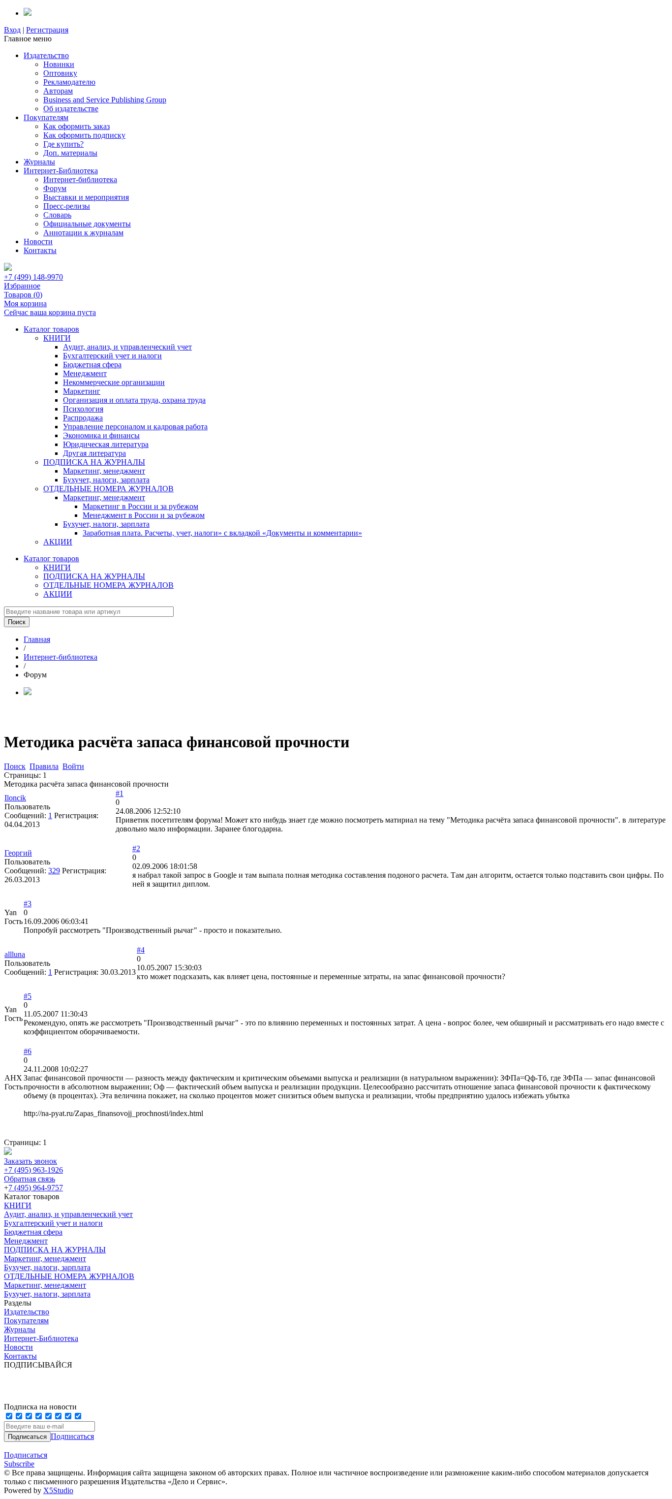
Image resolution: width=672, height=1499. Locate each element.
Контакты (40, 250)
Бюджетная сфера (92, 364)
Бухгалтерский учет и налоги (112, 355)
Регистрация (47, 30)
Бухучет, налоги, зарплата (106, 480)
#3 (27, 903)
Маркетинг (81, 391)
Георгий (18, 853)
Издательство (46, 55)
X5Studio (58, 1490)
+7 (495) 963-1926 (33, 1170)
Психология (83, 409)
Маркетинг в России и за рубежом (140, 506)
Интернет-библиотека (80, 179)
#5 (27, 996)
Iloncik (15, 798)
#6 (27, 1051)
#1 (119, 793)
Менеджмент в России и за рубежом (144, 515)
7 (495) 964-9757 (35, 1187)
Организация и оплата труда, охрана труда (134, 400)
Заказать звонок (30, 1161)
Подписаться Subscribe (25, 1459)
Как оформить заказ (76, 126)
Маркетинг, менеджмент (104, 471)
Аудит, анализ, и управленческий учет (127, 347)
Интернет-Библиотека (61, 170)
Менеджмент (85, 373)
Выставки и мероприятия (86, 197)
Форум (54, 188)
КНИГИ (57, 338)
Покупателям (46, 117)
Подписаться (72, 1436)
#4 (141, 950)
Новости (38, 241)
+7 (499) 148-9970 (33, 277)
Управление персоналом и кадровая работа (135, 426)
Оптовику (60, 73)
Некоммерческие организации (114, 382)
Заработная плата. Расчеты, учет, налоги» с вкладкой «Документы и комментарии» (222, 533)
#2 (136, 848)
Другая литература (94, 453)
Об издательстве (70, 108)
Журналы (39, 162)
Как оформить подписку (84, 135)
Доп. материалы (70, 153)
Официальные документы (87, 224)
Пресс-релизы (66, 206)
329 (54, 870)
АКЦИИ (57, 542)
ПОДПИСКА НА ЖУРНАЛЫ (94, 462)
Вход (12, 30)
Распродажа (83, 418)
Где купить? (63, 144)
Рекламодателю (69, 82)
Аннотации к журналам (83, 232)
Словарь (57, 215)
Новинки (58, 64)
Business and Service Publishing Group (104, 100)
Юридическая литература (106, 444)
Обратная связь (29, 1179)
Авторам (58, 91)
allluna (14, 954)
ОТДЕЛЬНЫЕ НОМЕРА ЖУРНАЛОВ (108, 488)
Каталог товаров (51, 329)
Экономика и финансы (101, 435)
